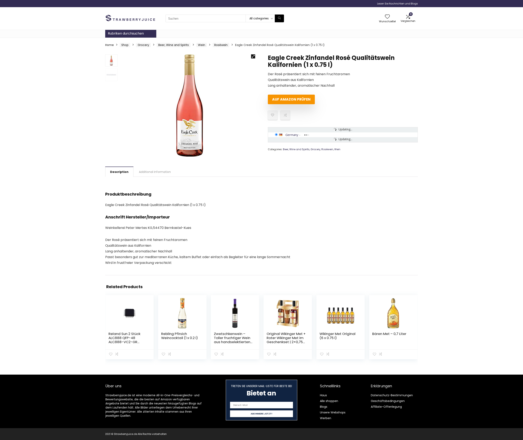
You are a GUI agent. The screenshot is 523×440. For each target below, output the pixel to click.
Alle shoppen (329, 401)
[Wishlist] (387, 16)
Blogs (323, 407)
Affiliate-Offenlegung (386, 407)
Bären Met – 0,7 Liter (389, 333)
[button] (253, 56)
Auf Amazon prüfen (291, 99)
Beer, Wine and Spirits (173, 45)
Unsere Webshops (332, 412)
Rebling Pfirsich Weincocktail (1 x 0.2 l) (179, 335)
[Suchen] (279, 18)
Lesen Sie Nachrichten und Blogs (397, 3)
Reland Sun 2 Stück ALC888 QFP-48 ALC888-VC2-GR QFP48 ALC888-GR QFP (127, 339)
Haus (323, 395)
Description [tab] (119, 172)
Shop (125, 45)
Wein (201, 45)
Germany (291, 135)
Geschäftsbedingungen (388, 401)
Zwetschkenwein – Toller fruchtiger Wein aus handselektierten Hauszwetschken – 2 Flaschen (232, 342)
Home (109, 45)
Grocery (143, 45)
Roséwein (221, 45)
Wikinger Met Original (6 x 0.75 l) (337, 335)
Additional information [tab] (155, 172)
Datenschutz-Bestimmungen (392, 395)
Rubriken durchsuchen (126, 33)
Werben (325, 418)
